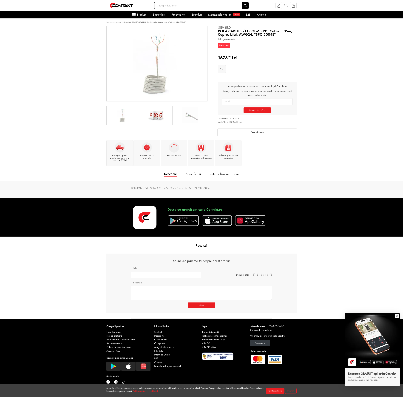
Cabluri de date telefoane (118, 347)
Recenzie (137, 282)
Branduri (197, 15)
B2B (248, 15)
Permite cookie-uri (275, 390)
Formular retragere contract (167, 366)
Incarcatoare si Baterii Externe (121, 339)
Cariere (158, 362)
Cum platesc (160, 343)
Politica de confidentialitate (214, 335)
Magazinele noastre (223, 15)
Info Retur (159, 350)
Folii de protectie (114, 335)
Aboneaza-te (260, 343)
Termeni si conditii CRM (213, 339)
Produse (142, 15)
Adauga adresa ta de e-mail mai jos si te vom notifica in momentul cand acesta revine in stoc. (257, 93)
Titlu (135, 268)
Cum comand (160, 339)
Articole (261, 15)
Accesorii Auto (113, 350)
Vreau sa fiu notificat (257, 110)
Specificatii (193, 174)
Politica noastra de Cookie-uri (145, 391)
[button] (278, 6)
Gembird (224, 27)
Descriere (170, 174)
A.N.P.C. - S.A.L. (210, 347)
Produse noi (178, 15)
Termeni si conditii (210, 332)
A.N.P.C (206, 343)
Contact (158, 332)
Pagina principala (112, 22)
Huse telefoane (113, 332)
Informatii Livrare (162, 354)
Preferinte (291, 390)
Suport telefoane (114, 343)
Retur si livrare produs (224, 174)
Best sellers (159, 15)
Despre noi (159, 335)
